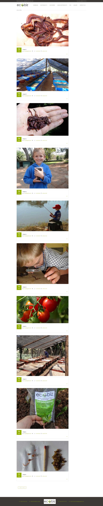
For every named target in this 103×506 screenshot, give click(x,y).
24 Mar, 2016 (44, 51)
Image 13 (24, 234)
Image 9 (24, 431)
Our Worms (52, 5)
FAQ (70, 5)
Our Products (43, 5)
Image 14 (24, 191)
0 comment (38, 51)
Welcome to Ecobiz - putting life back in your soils (25, 1)
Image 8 (24, 474)
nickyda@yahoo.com (27, 51)
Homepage (35, 5)
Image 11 (24, 326)
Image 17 (24, 49)
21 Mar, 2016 (44, 476)
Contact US (82, 5)
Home (18, 10)
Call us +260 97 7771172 (82, 1)
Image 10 (24, 379)
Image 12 (24, 287)
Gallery (75, 5)
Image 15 (24, 138)
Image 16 (24, 94)
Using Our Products (62, 5)
